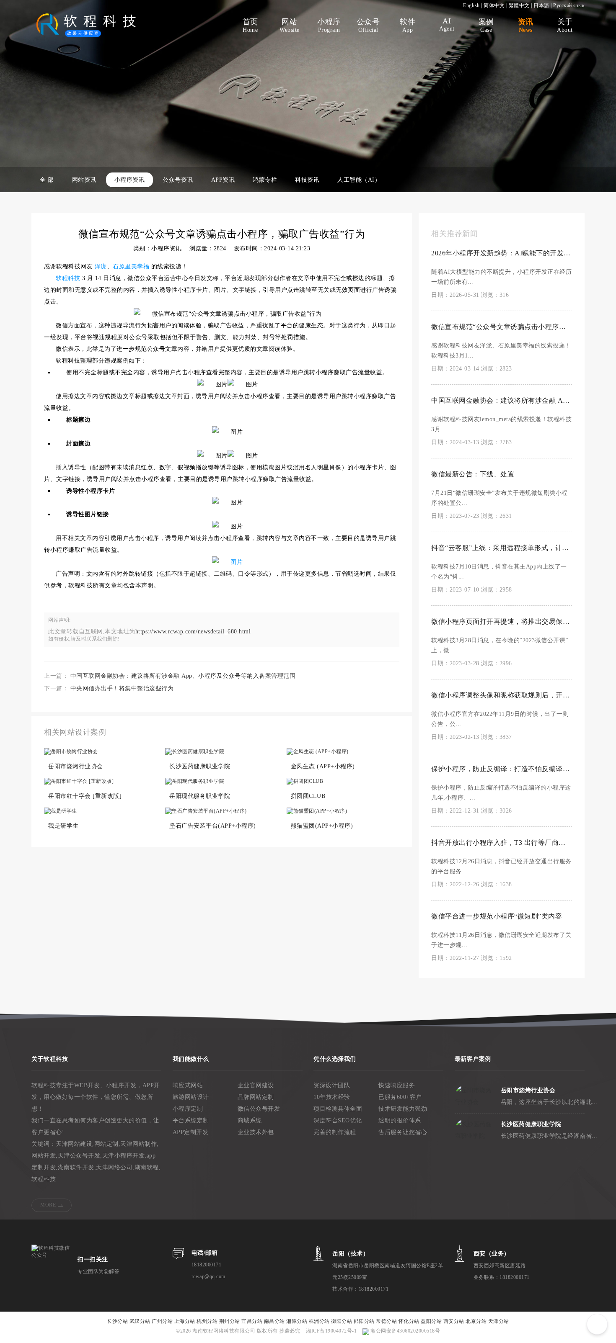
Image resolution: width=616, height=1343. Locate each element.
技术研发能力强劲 (402, 1109)
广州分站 (162, 1321)
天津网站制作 (138, 1144)
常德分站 (386, 1321)
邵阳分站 (364, 1321)
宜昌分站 (251, 1321)
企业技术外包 (256, 1132)
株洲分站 (319, 1321)
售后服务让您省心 (402, 1132)
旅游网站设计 (191, 1097)
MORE (48, 1205)
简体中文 (494, 5)
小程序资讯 (129, 180)
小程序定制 (188, 1109)
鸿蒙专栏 (265, 180)
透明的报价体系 (399, 1120)
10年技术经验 (331, 1097)
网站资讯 (84, 180)
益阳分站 (431, 1321)
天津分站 (498, 1321)
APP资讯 (223, 180)
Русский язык (569, 5)
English (471, 5)
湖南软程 (147, 1167)
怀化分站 (409, 1321)
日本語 (541, 5)
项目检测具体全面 (337, 1109)
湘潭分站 (296, 1321)
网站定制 (106, 1144)
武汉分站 (139, 1321)
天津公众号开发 (79, 1156)
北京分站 (476, 1321)
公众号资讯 (178, 180)
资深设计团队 (331, 1085)
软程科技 (43, 1179)
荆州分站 (229, 1321)
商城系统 (250, 1120)
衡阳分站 (341, 1321)
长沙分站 (117, 1321)
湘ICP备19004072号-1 (331, 1331)
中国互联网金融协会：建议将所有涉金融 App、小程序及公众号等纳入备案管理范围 (183, 676)
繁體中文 (519, 5)
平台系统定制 (191, 1120)
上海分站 (184, 1321)
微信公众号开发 (259, 1109)
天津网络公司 (114, 1167)
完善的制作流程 (334, 1132)
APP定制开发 (191, 1132)
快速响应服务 (396, 1085)
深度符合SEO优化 (337, 1120)
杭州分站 (207, 1321)
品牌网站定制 (256, 1097)
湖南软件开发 (76, 1167)
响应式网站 (188, 1085)
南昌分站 (274, 1321)
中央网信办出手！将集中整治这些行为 (122, 688)
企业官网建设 (256, 1085)
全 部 (47, 180)
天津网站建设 (74, 1144)
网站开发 (43, 1156)
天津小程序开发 (123, 1156)
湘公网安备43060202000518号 (404, 1331)
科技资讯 (307, 180)
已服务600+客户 (400, 1097)
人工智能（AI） (358, 180)
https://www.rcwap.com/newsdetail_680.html (193, 631)
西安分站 (453, 1321)
